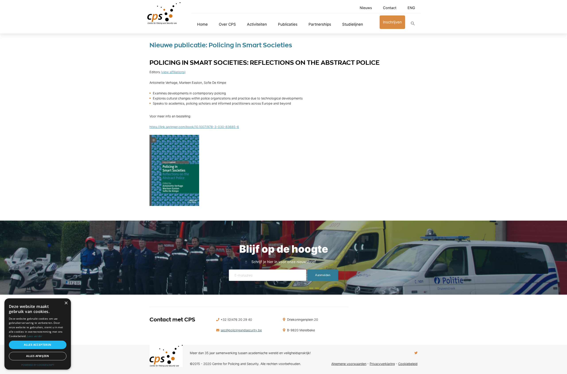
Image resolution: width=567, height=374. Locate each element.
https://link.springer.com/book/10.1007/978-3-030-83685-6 (194, 127)
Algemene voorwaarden (348, 364)
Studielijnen (352, 24)
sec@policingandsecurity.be (241, 330)
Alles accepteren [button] (37, 345)
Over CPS (227, 24)
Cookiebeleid (407, 364)
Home (202, 24)
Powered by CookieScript (37, 364)
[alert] (37, 334)
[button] (413, 24)
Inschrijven (392, 22)
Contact (389, 8)
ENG (411, 8)
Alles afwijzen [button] (37, 356)
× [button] (66, 303)
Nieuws (366, 8)
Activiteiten (257, 24)
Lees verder (34, 336)
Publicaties (287, 24)
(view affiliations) (173, 72)
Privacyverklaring (382, 364)
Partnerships (320, 24)
